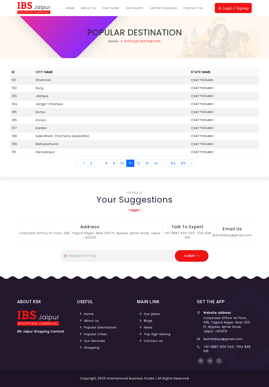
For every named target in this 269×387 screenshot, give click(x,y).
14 (156, 163)
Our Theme (110, 8)
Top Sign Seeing (157, 334)
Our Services (94, 341)
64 (173, 163)
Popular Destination (100, 327)
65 (183, 163)
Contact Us (193, 8)
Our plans (152, 314)
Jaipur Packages (163, 8)
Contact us (153, 341)
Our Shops (134, 8)
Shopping (91, 348)
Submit (190, 256)
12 (138, 163)
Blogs (148, 321)
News (148, 327)
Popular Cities (95, 334)
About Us (88, 8)
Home (70, 8)
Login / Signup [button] (235, 8)
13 (147, 163)
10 (122, 163)
